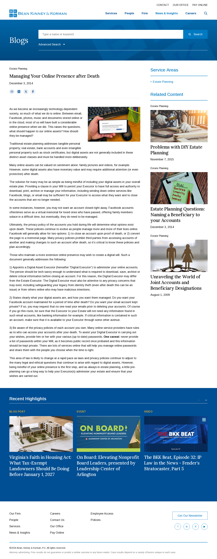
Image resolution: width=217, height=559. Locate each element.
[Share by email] (11, 91)
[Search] (206, 13)
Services (111, 13)
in (187, 526)
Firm (145, 13)
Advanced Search (49, 44)
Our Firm (15, 513)
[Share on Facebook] (32, 91)
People (129, 13)
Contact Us (57, 520)
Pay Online (200, 5)
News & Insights (19, 532)
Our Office (181, 5)
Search (198, 34)
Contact (163, 5)
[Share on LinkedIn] (18, 91)
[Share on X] (25, 91)
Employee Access (102, 513)
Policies (96, 520)
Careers (190, 13)
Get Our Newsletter (190, 515)
